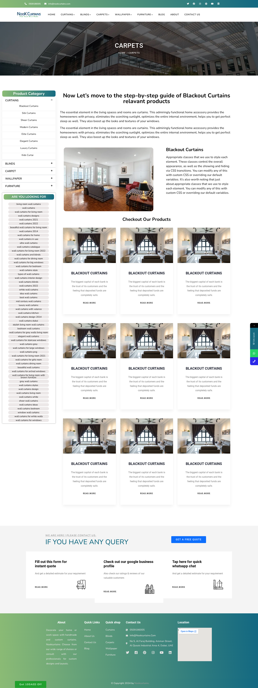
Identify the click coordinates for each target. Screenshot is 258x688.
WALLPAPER (13, 178)
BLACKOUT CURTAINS (89, 273)
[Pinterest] (206, 3)
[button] (29, 100)
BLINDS (10, 163)
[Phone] (254, 361)
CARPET (10, 171)
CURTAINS (12, 100)
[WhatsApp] (254, 353)
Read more (89, 303)
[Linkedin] (218, 3)
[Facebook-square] (136, 652)
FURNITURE (12, 186)
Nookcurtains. (141, 683)
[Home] (29, 14)
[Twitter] (188, 3)
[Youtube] (212, 3)
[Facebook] (194, 3)
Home (122, 53)
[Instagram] (200, 3)
